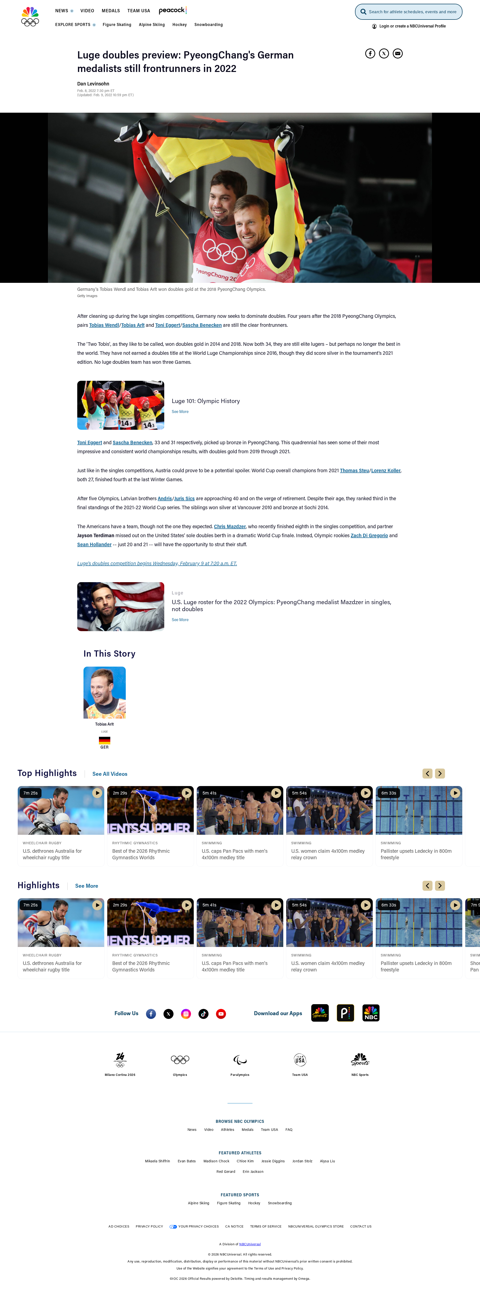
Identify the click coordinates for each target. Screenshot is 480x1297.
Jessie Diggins (273, 1161)
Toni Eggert (167, 325)
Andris (165, 498)
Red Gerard (225, 1172)
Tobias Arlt (132, 325)
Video (209, 1130)
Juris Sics (184, 498)
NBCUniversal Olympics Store (316, 1226)
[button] (64, 12)
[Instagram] (186, 1014)
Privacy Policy (149, 1226)
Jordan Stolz (302, 1161)
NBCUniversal (250, 1244)
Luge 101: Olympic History (206, 402)
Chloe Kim (245, 1161)
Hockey (254, 1203)
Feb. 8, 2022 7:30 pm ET (95, 91)
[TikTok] (203, 1014)
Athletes (227, 1130)
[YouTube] (221, 1014)
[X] (169, 1014)
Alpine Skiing (199, 1203)
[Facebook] (151, 1014)
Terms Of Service (266, 1226)
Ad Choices (118, 1226)
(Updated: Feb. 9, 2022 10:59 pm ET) (105, 95)
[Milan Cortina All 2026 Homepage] (36, 16)
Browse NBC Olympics (240, 1122)
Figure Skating (229, 1203)
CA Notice (234, 1226)
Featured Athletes (240, 1153)
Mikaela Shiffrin (157, 1161)
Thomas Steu (354, 470)
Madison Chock (217, 1161)
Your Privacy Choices (198, 1226)
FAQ (289, 1130)
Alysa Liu (327, 1161)
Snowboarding (280, 1203)
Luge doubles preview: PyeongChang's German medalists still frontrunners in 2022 (185, 63)
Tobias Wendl (104, 325)
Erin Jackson (253, 1172)
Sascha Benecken (202, 325)
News (192, 1130)
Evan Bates (187, 1161)
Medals (248, 1130)
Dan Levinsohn (93, 84)
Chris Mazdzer (230, 526)
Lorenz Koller (385, 470)
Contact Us (361, 1226)
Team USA (269, 1130)
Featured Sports (240, 1195)
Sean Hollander (94, 544)
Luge (104, 732)
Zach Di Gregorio (369, 535)
